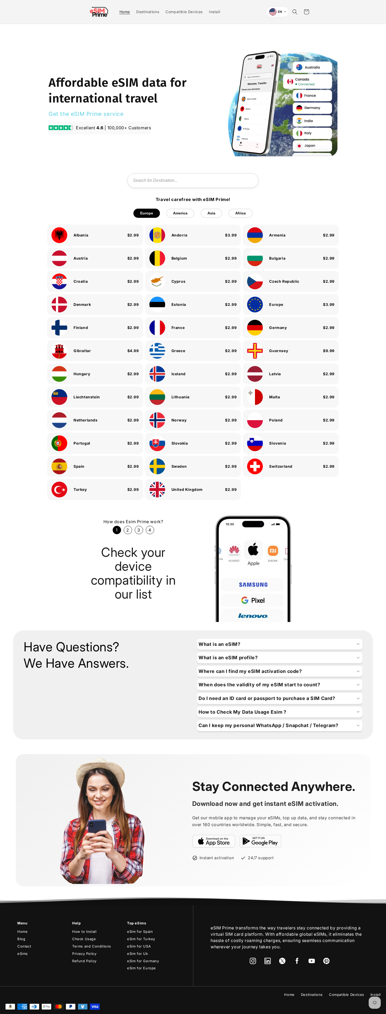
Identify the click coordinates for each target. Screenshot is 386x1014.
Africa (240, 213)
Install (376, 994)
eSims (22, 953)
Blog (21, 939)
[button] (295, 12)
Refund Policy (84, 961)
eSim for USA (139, 946)
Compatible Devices (346, 994)
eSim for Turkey (141, 939)
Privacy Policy (84, 953)
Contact (24, 946)
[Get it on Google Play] (260, 841)
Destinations (312, 994)
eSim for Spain (140, 931)
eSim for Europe (141, 968)
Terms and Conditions (91, 946)
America (180, 213)
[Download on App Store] (214, 841)
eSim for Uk (137, 953)
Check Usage (84, 939)
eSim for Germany (143, 961)
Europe (146, 213)
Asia (211, 213)
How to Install (84, 931)
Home (22, 931)
